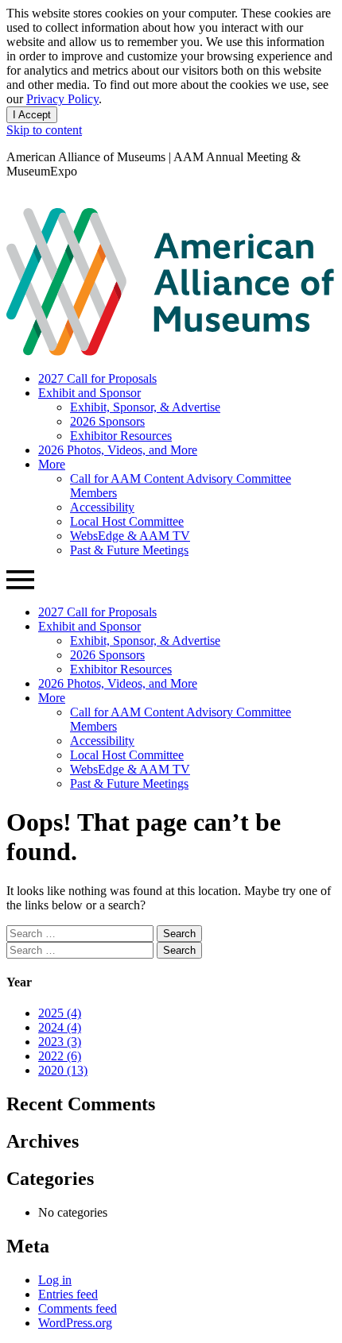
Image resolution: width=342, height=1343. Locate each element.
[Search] (13, 200)
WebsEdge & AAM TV (130, 535)
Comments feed (77, 1308)
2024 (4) (59, 1027)
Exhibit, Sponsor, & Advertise (145, 407)
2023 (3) (59, 1041)
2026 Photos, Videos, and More (117, 450)
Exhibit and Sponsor (89, 392)
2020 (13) (62, 1070)
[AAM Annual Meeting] (171, 351)
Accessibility (102, 507)
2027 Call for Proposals (97, 378)
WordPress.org (75, 1322)
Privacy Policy (62, 99)
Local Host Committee (127, 521)
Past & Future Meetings (129, 550)
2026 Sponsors (107, 421)
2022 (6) (59, 1056)
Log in (55, 1280)
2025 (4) (59, 1013)
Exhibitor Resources (121, 435)
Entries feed (68, 1294)
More (51, 464)
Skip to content (44, 130)
